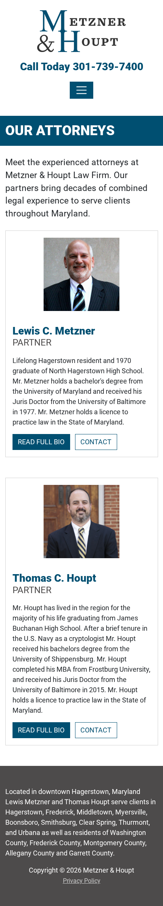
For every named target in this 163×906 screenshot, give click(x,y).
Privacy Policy (81, 880)
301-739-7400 (108, 66)
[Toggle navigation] (82, 90)
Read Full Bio (41, 442)
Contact (95, 442)
